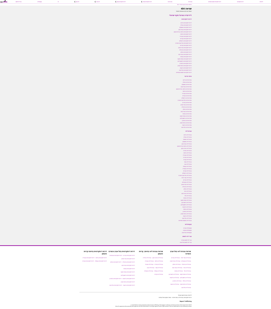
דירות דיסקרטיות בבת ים (186, 45)
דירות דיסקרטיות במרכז (147, 1)
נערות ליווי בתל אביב (187, 218)
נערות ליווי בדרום (188, 135)
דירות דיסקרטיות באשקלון (185, 27)
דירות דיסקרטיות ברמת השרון (185, 65)
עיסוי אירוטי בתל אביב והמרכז (185, 100)
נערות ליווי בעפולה (187, 166)
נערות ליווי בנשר (188, 162)
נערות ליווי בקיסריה (187, 168)
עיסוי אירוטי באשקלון (187, 84)
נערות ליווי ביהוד (188, 191)
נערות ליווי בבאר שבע (187, 144)
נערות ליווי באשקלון (187, 141)
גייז (58, 1)
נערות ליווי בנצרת (187, 159)
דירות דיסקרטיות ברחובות (129, 278)
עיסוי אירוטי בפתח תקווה (186, 116)
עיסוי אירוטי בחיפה (187, 91)
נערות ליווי (190, 1)
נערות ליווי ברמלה (187, 209)
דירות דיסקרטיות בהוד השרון (185, 47)
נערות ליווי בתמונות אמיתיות (185, 220)
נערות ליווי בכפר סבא (187, 193)
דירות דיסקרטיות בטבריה (186, 36)
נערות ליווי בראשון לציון (186, 205)
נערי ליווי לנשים (18, 1)
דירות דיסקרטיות (240, 1)
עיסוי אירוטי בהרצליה (187, 107)
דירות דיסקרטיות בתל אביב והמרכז (183, 43)
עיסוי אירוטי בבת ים (187, 102)
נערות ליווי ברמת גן (187, 211)
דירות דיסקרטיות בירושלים (185, 41)
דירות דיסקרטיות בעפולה (101, 261)
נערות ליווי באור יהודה (186, 177)
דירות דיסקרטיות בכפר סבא (185, 54)
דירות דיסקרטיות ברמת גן (186, 63)
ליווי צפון (77, 1)
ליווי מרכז (98, 1)
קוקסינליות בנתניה (187, 230)
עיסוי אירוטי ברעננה (187, 125)
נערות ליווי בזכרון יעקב (186, 148)
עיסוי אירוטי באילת (187, 82)
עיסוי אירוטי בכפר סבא (186, 111)
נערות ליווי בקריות (187, 171)
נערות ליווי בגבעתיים (187, 182)
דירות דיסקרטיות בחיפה (186, 34)
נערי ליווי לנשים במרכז (186, 240)
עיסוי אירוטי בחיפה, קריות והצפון (184, 89)
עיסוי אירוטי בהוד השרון (186, 105)
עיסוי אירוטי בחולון (187, 109)
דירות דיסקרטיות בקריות (186, 38)
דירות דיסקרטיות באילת (186, 25)
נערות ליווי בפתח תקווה (186, 200)
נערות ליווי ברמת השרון (186, 214)
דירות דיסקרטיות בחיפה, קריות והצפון (183, 32)
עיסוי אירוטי (170, 1)
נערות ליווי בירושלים (187, 173)
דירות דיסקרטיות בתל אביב (185, 70)
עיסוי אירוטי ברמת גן (187, 120)
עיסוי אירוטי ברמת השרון (186, 123)
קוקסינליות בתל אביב (187, 232)
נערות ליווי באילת (188, 137)
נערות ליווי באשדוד (187, 139)
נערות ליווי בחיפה (187, 153)
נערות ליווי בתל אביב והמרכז (185, 175)
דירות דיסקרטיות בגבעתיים (116, 255)
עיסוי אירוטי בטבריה (187, 93)
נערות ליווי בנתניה (187, 198)
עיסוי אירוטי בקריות (187, 96)
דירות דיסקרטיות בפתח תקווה (184, 59)
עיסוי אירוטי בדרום (187, 80)
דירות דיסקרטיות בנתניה (186, 56)
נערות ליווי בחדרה (187, 150)
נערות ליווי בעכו (188, 164)
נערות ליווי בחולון (188, 189)
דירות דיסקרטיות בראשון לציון (185, 61)
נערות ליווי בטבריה (187, 155)
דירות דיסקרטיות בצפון (121, 1)
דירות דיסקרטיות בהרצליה (185, 50)
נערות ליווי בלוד (188, 195)
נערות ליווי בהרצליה (187, 186)
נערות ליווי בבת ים (187, 180)
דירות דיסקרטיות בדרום (186, 23)
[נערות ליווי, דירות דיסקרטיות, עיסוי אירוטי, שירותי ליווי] (4, 1)
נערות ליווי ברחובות (187, 207)
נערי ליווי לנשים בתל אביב (186, 242)
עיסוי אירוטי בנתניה (187, 114)
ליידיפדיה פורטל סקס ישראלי (180, 15)
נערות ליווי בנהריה (187, 157)
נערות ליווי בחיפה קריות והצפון (184, 146)
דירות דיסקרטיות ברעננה (186, 68)
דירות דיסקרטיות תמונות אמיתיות (214, 1)
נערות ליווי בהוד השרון (186, 184)
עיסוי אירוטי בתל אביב (186, 127)
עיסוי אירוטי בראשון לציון (186, 118)
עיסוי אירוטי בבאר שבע (186, 87)
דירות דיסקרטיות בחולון (186, 52)
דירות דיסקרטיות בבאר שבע (185, 29)
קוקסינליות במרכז (187, 228)
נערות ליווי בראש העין (186, 202)
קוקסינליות (39, 1)
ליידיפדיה (261, 1)
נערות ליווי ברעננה (187, 216)
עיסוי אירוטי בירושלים (187, 98)
